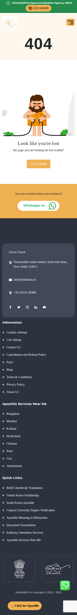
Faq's (10, 362)
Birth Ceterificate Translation (24, 487)
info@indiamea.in (25, 279)
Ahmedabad (14, 466)
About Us (13, 392)
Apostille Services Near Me (24, 540)
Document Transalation (21, 525)
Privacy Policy (16, 384)
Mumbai (12, 421)
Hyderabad (13, 436)
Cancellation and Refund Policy (26, 354)
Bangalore (13, 413)
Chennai (12, 443)
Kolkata (11, 428)
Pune (10, 451)
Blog (10, 369)
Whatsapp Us (34, 205)
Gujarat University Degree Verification (31, 510)
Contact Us (14, 347)
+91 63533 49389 (25, 292)
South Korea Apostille (20, 502)
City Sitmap (14, 339)
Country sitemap (17, 332)
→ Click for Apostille (24, 605)
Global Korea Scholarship (23, 495)
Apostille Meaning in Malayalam (27, 517)
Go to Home (38, 164)
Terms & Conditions (19, 377)
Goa (9, 458)
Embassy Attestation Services (25, 532)
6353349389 (41, 8)
